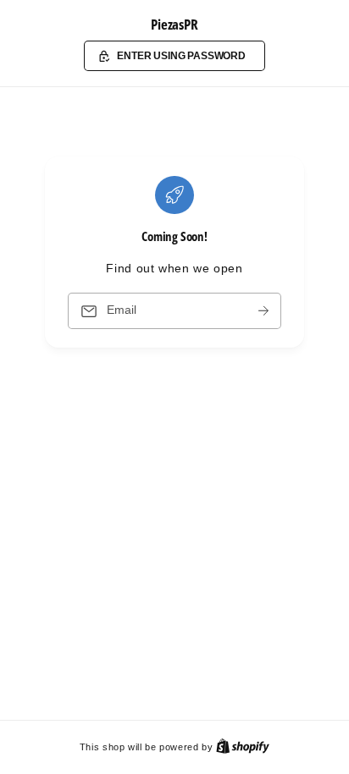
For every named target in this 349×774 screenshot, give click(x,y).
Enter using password (181, 55)
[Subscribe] (263, 311)
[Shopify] (242, 746)
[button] (175, 56)
